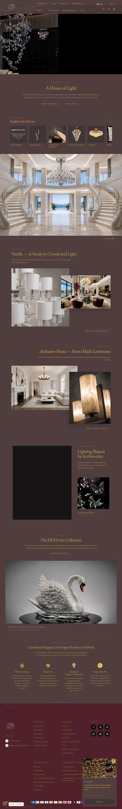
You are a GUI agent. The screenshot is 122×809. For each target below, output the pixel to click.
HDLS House (76, 3)
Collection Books (67, 753)
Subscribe (99, 801)
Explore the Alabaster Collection (98, 428)
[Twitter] (100, 727)
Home (54, 3)
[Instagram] (93, 734)
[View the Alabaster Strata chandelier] (44, 388)
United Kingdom (39, 786)
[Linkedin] (100, 734)
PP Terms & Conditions (41, 741)
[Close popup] (114, 761)
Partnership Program (69, 10)
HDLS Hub (37, 767)
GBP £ (101, 4)
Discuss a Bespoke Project (88, 512)
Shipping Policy (39, 734)
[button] (103, 9)
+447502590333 (14, 741)
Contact (82, 10)
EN (111, 4)
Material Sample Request (70, 749)
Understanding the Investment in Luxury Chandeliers (73, 779)
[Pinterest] (107, 734)
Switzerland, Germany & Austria (44, 782)
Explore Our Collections (51, 104)
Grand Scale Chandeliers (70, 770)
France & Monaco (39, 774)
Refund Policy (38, 730)
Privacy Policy (38, 726)
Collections (41, 3)
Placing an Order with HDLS (71, 741)
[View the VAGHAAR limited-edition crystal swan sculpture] (61, 592)
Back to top (9, 711)
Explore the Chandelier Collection (98, 331)
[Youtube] (107, 727)
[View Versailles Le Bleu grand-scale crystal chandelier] (61, 195)
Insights (39, 10)
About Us (65, 726)
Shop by (62, 3)
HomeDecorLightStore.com (25, 807)
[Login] (108, 9)
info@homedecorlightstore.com (19, 745)
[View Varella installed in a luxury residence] (86, 292)
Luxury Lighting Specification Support (74, 774)
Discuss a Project (73, 104)
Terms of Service (39, 738)
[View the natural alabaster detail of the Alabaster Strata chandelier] (90, 398)
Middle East (37, 790)
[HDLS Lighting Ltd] (11, 7)
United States (38, 770)
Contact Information (40, 745)
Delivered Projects (68, 767)
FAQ (63, 745)
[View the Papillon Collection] (93, 493)
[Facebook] (93, 727)
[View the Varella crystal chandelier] (40, 297)
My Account (66, 738)
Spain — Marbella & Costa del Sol (44, 778)
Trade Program (54, 10)
